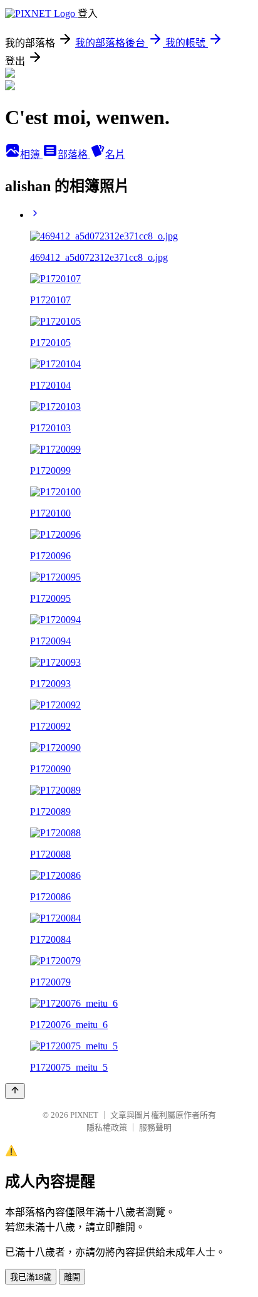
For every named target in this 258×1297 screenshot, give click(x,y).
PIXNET (84, 1115)
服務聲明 (155, 1127)
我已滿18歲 (30, 1277)
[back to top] (15, 1091)
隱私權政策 (106, 1127)
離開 (72, 1277)
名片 (115, 154)
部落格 (74, 154)
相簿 (31, 154)
